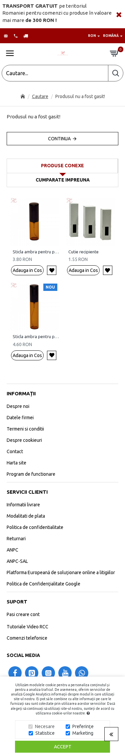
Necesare (45, 726)
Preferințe (83, 726)
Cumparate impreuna (63, 180)
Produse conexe (62, 165)
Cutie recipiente (83, 251)
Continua (59, 138)
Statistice (45, 733)
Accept (62, 746)
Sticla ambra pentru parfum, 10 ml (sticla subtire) (36, 336)
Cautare (40, 96)
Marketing (82, 733)
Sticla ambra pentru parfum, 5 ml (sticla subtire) (36, 251)
